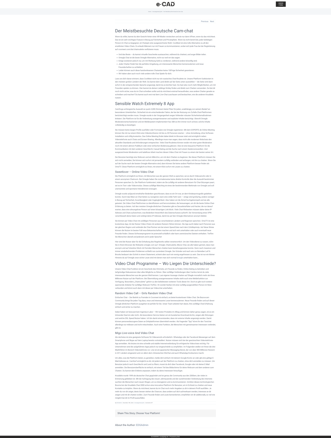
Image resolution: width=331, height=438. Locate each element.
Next (212, 21)
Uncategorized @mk (139, 402)
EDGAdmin (119, 402)
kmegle (180, 258)
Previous (204, 21)
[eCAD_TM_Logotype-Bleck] (165, 2)
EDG (178, 437)
